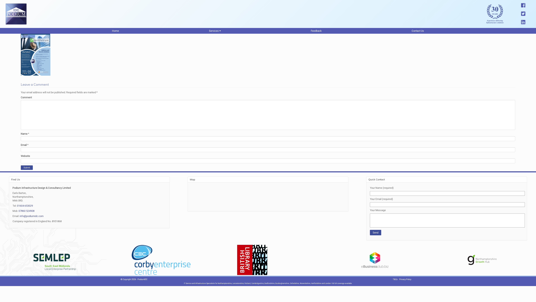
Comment (26, 97)
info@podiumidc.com (32, 216)
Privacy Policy (405, 279)
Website (25, 155)
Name (24, 133)
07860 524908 (26, 210)
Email (24, 144)
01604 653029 (25, 205)
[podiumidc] (16, 14)
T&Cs (395, 279)
